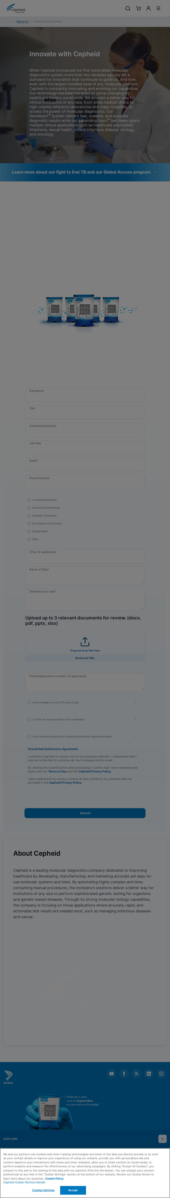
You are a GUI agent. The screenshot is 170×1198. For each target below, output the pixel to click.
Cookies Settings (43, 1190)
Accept (73, 1190)
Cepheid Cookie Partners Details (24, 1182)
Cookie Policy (54, 1178)
